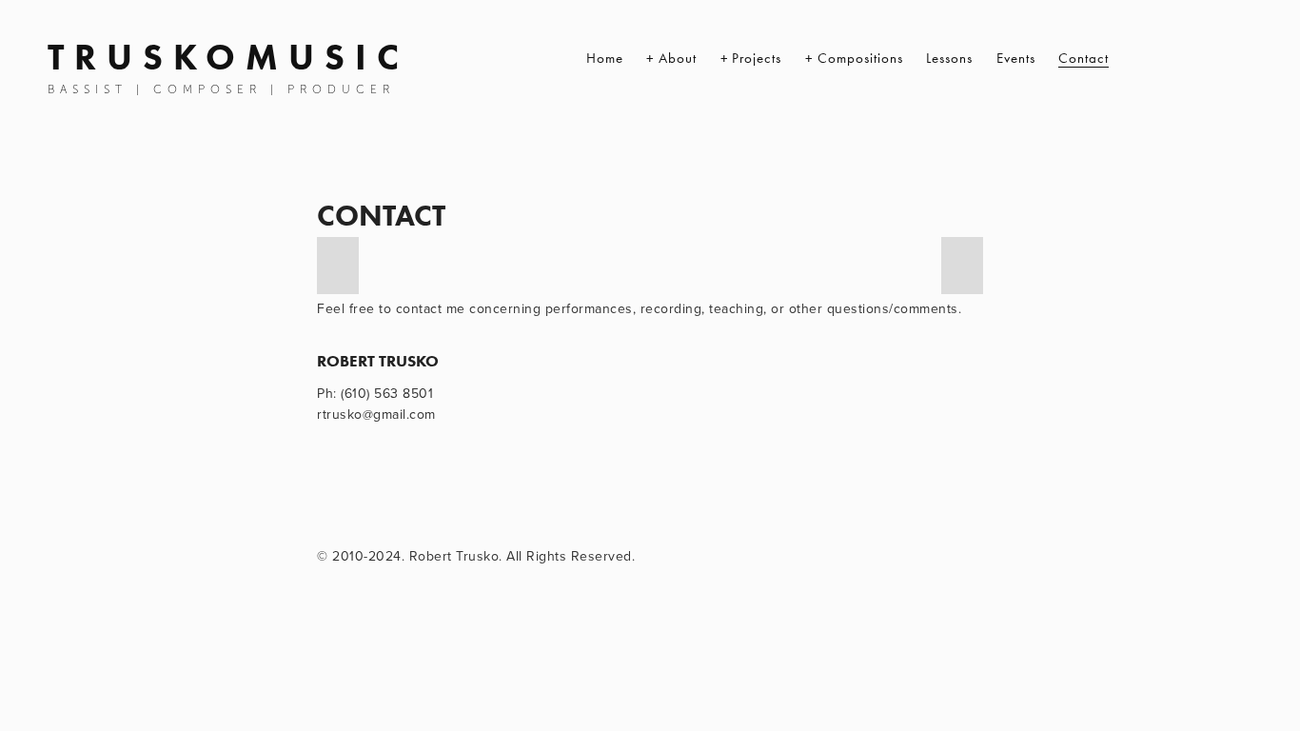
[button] (338, 265)
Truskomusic (228, 57)
